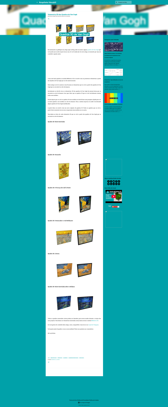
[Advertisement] (74, 66)
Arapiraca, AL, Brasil (55, 359)
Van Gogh (81, 357)
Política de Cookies (94, 400)
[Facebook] (108, 182)
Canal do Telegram (93, 324)
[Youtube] (113, 182)
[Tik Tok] (119, 182)
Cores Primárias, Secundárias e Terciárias (113, 104)
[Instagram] (111, 182)
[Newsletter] (119, 184)
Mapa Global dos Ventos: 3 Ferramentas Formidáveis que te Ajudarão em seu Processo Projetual (113, 55)
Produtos (60, 357)
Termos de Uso (73, 400)
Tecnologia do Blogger (85, 402)
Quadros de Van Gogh (73, 357)
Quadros (65, 357)
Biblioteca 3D (94, 320)
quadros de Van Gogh (93, 49)
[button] (48, 19)
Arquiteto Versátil (47, 2)
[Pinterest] (116, 182)
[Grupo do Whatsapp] (116, 184)
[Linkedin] (111, 184)
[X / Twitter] (108, 184)
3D (48, 357)
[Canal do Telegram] (113, 184)
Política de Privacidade (83, 400)
